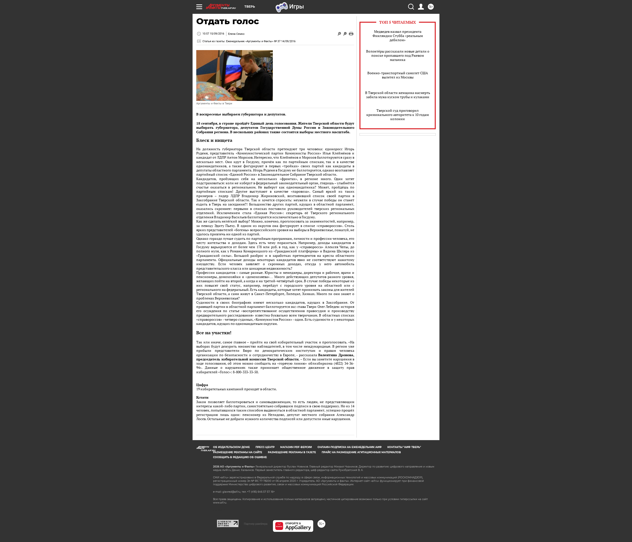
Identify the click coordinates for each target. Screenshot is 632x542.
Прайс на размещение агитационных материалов (361, 452)
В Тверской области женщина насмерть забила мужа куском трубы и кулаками (397, 95)
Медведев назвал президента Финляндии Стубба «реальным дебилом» (398, 35)
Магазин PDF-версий (296, 447)
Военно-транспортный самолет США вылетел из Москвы (397, 75)
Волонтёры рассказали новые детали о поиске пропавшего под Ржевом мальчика (397, 55)
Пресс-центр (265, 447)
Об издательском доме (231, 447)
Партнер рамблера (255, 523)
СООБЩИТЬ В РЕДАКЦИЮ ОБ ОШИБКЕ (240, 457)
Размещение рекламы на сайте (237, 452)
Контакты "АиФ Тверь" (404, 447)
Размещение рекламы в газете (292, 452)
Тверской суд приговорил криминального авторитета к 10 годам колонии (397, 114)
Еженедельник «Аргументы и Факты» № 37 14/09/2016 (261, 41)
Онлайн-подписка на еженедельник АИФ (349, 447)
